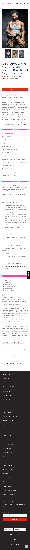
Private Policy (7, 412)
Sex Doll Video (7, 399)
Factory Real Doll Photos (10, 387)
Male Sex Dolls (7, 456)
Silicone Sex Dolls (8, 444)
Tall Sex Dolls (7, 482)
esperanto (8, 529)
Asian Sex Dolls (7, 465)
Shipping (4, 78)
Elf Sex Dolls (6, 473)
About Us (5, 383)
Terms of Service (7, 425)
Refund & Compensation (10, 416)
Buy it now (15, 89)
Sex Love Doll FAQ (8, 408)
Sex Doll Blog (7, 395)
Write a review (15, 355)
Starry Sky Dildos (8, 494)
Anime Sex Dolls (7, 469)
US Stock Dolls (7, 436)
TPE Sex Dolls (7, 448)
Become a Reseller (8, 403)
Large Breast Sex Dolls (9, 490)
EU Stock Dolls (7, 440)
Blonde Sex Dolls (8, 461)
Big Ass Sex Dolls (8, 486)
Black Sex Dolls (7, 478)
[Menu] (27, 3)
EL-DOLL (17, 544)
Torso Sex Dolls (7, 452)
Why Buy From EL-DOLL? (10, 391)
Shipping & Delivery (8, 420)
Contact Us (6, 378)
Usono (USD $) (19, 529)
